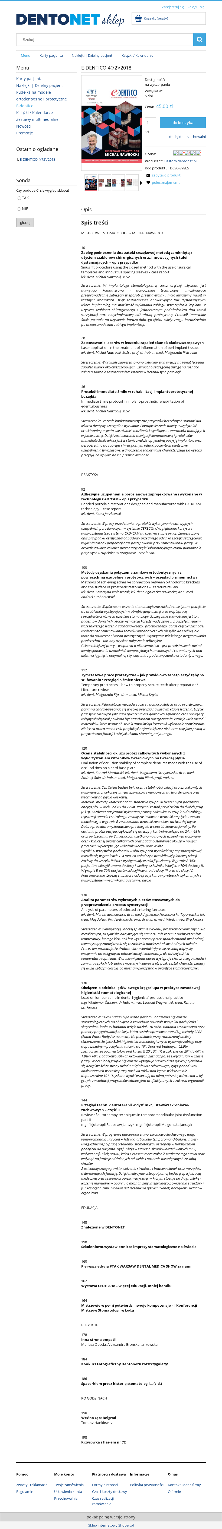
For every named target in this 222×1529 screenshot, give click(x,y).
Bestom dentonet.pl (180, 161)
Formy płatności (105, 1484)
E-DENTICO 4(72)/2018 (37, 159)
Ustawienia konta (68, 1491)
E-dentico (24, 105)
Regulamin (24, 1491)
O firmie (174, 1491)
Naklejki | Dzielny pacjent (39, 85)
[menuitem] (25, 55)
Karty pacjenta (29, 78)
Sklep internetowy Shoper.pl (111, 1525)
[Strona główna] (70, 19)
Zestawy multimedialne (37, 119)
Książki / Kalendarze (34, 112)
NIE (25, 208)
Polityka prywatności (147, 1484)
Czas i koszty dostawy (109, 1491)
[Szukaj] (199, 39)
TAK (25, 197)
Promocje (24, 132)
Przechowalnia (65, 1498)
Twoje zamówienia (69, 1484)
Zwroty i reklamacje (31, 1484)
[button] (141, 183)
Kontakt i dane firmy (184, 1484)
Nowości (23, 126)
